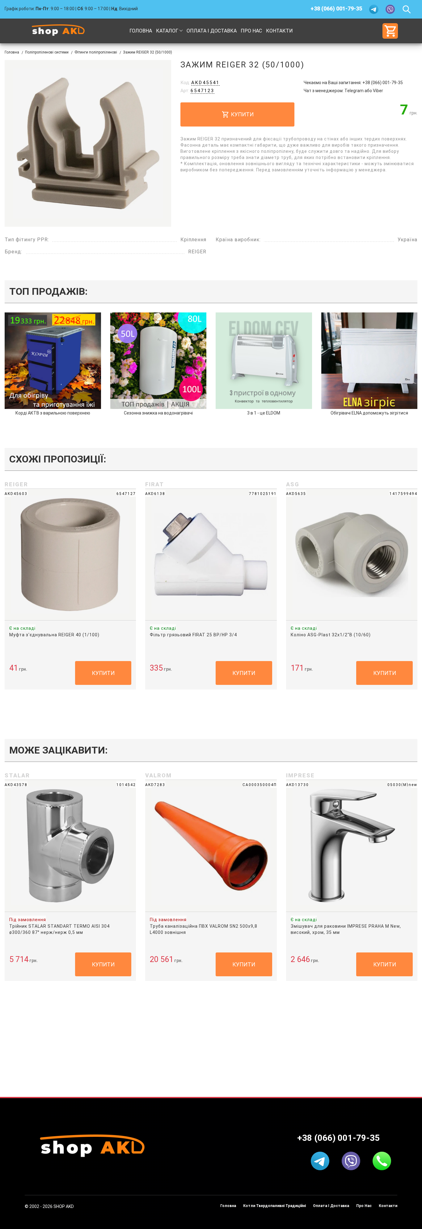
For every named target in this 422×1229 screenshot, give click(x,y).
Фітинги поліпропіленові (95, 52)
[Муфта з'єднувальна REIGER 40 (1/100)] (70, 554)
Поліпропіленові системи (47, 52)
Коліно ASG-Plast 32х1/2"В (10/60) (331, 634)
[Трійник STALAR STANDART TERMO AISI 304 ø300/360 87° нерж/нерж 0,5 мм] (70, 845)
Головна (140, 31)
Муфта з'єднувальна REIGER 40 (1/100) (54, 634)
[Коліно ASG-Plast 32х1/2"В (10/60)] (352, 554)
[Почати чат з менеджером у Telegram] (374, 8)
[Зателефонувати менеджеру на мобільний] (382, 1161)
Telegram (354, 90)
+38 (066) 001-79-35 (336, 8)
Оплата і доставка (212, 31)
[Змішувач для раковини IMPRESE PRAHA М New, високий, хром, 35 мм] (352, 845)
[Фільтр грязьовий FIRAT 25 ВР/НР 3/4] (211, 554)
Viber (378, 90)
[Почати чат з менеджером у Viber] (391, 8)
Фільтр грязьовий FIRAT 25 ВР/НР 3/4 (193, 634)
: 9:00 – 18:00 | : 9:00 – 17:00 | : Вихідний (71, 8)
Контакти (279, 31)
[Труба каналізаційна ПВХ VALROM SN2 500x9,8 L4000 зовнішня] (211, 845)
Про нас (251, 31)
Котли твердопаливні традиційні (274, 1206)
